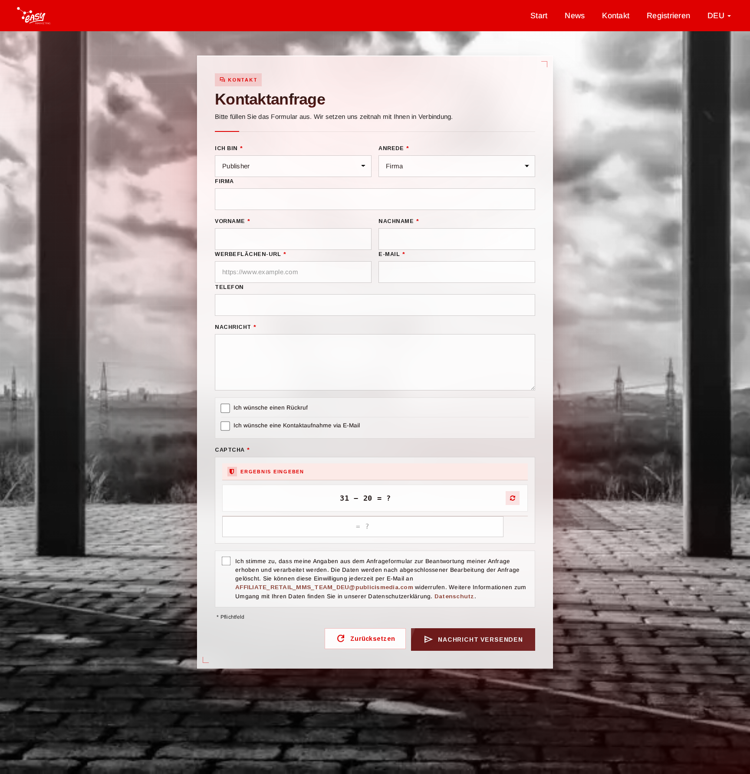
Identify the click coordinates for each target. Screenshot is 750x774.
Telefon (229, 287)
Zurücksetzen (365, 639)
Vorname (232, 221)
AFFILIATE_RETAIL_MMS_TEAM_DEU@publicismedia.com (324, 587)
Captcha (232, 450)
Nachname (398, 221)
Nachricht (236, 327)
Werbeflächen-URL (250, 254)
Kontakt (615, 15)
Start (538, 15)
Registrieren (668, 15)
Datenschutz (454, 596)
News (575, 15)
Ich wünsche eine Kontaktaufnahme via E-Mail (297, 425)
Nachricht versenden (473, 639)
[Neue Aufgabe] (513, 498)
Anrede (393, 148)
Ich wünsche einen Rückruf (271, 407)
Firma (224, 181)
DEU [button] (717, 15)
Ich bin (229, 148)
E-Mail (391, 254)
